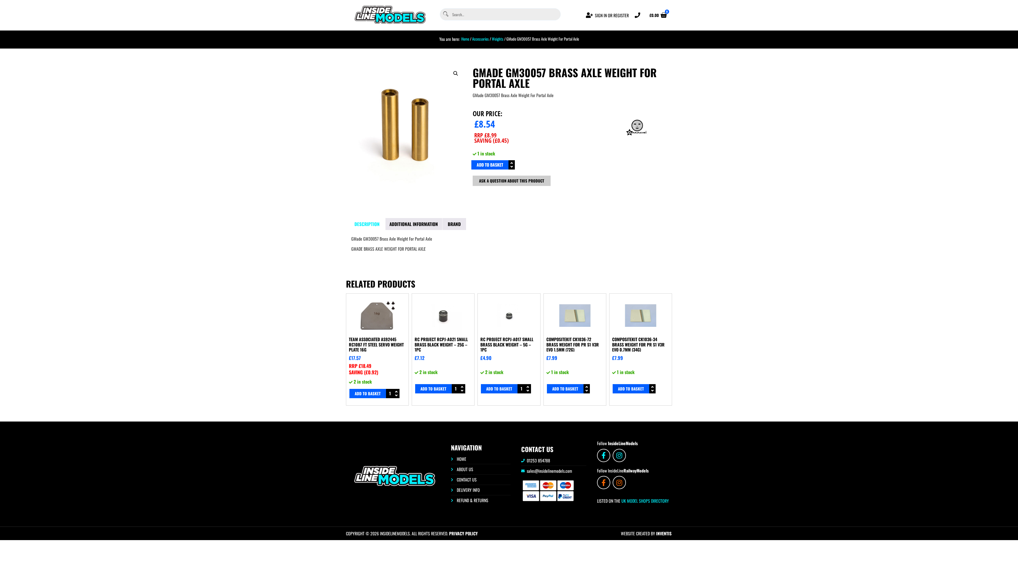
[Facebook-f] (603, 455)
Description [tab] (367, 224)
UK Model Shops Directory (644, 501)
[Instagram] (619, 455)
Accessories (480, 39)
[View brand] (636, 145)
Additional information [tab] (413, 224)
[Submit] (445, 14)
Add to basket (490, 165)
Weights (497, 39)
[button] (455, 73)
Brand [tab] (454, 224)
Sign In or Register (612, 15)
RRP (485, 135)
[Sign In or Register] (589, 15)
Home (465, 39)
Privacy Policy (463, 533)
